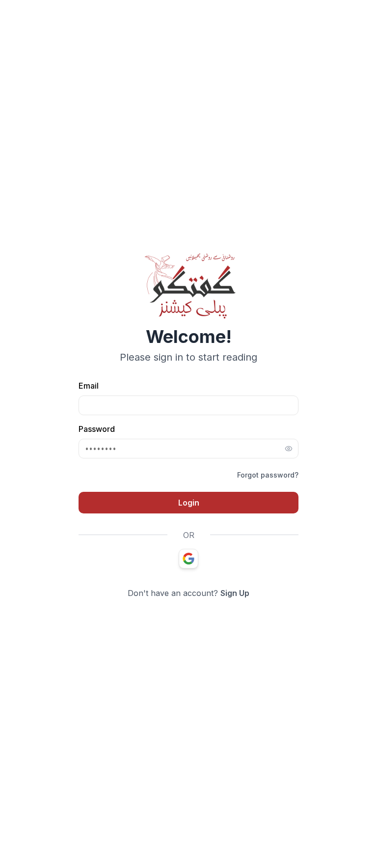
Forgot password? (267, 475)
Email (89, 386)
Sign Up (234, 593)
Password (97, 429)
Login (188, 503)
